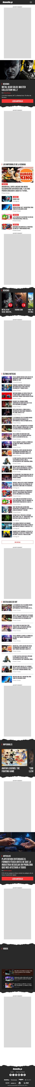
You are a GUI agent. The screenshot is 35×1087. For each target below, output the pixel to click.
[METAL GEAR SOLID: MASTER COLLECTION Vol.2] (17, 70)
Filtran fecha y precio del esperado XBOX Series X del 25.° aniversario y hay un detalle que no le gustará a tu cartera (23, 517)
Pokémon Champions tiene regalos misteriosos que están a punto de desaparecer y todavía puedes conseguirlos (21, 387)
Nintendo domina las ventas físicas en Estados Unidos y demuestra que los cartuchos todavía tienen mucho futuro (23, 395)
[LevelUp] (6, 1080)
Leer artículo (17, 101)
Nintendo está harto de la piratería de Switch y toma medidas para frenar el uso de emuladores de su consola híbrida (23, 229)
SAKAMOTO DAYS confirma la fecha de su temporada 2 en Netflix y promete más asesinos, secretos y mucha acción (23, 533)
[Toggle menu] (30, 2)
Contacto (12, 1072)
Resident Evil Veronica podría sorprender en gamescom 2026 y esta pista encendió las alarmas (22, 403)
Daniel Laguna (8, 870)
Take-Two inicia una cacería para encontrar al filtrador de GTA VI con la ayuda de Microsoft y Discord (23, 508)
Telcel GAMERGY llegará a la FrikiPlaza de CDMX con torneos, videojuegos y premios (23, 443)
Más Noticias (17, 542)
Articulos (16, 205)
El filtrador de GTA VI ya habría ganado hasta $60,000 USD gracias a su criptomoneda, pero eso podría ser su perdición (22, 420)
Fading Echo (16, 199)
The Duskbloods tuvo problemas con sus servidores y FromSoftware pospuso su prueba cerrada (23, 476)
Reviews (16, 196)
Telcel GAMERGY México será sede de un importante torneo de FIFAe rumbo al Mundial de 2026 (23, 378)
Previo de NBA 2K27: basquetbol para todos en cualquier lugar (23, 208)
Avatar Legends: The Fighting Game (11, 769)
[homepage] (8, 2)
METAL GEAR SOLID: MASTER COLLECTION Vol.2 (7, 312)
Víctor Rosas (7, 93)
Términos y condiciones (20, 1072)
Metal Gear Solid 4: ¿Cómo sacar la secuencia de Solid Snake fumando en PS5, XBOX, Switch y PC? (22, 411)
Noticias (5, 184)
